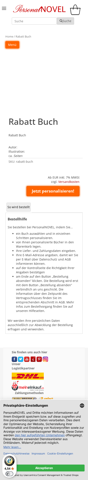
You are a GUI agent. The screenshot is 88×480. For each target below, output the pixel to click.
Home (9, 36)
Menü (12, 45)
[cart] (76, 14)
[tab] (18, 207)
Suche (67, 21)
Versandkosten (68, 182)
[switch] (9, 473)
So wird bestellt (18, 207)
